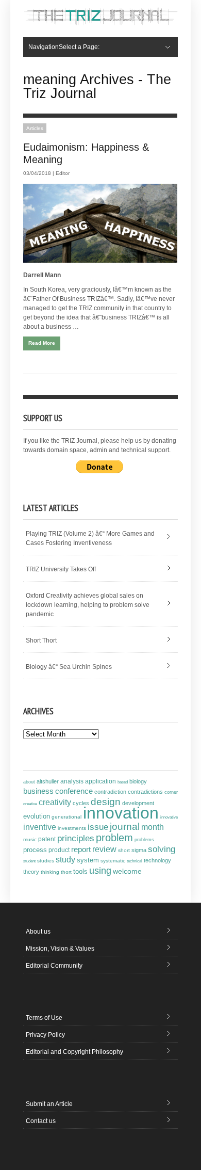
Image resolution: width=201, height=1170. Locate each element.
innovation (121, 813)
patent (47, 839)
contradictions (145, 792)
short (124, 850)
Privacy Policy (45, 1034)
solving (161, 849)
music (30, 839)
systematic (112, 860)
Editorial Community (54, 965)
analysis (71, 781)
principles (75, 838)
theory (31, 872)
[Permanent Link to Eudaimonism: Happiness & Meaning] (100, 223)
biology (138, 781)
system (88, 860)
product (59, 850)
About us (38, 931)
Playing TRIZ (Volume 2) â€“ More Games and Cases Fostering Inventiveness (90, 538)
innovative (169, 817)
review (104, 849)
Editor (63, 173)
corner (171, 792)
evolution (36, 816)
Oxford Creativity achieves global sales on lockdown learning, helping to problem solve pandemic (87, 605)
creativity (55, 802)
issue (98, 827)
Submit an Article (49, 1104)
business (38, 791)
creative (30, 803)
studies (45, 860)
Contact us (41, 1121)
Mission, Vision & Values (60, 948)
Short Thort (41, 640)
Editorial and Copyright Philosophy (74, 1051)
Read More (41, 343)
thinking (50, 872)
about (29, 781)
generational (66, 817)
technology (157, 860)
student (29, 860)
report (81, 849)
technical (134, 861)
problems (144, 839)
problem (114, 837)
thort (66, 872)
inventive (39, 826)
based (123, 781)
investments (72, 828)
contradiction (110, 792)
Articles (34, 128)
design (106, 801)
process (35, 850)
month (152, 827)
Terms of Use (44, 1017)
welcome (127, 871)
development (138, 803)
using (100, 871)
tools (80, 871)
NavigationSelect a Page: (63, 47)
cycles (81, 803)
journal (125, 826)
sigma (138, 850)
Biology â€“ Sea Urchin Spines (69, 666)
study (65, 859)
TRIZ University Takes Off (61, 569)
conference (74, 791)
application (100, 781)
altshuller (48, 781)
